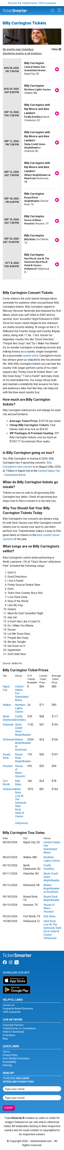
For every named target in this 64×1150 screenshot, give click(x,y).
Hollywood (9, 789)
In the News (9, 1035)
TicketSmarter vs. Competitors (19, 1028)
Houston (8, 766)
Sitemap (7, 1065)
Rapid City (6, 688)
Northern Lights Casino (20, 708)
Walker (7, 704)
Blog (5, 1038)
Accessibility (9, 1061)
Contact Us (9, 1005)
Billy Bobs (18, 782)
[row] (32, 69)
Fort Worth (6, 782)
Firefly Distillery (20, 718)
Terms (6, 1051)
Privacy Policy (10, 1055)
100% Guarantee (12, 1012)
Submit (8, 1108)
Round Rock (6, 756)
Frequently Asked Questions (18, 1008)
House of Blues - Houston (20, 771)
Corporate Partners (13, 1025)
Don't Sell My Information (16, 1058)
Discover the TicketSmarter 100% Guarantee (32, 3)
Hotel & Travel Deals (13, 1031)
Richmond (9, 739)
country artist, (31, 355)
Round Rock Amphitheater (51, 898)
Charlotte (8, 724)
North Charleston (9, 718)
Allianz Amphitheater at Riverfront (51, 888)
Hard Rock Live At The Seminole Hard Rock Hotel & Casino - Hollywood (52, 929)
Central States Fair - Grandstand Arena (52, 847)
